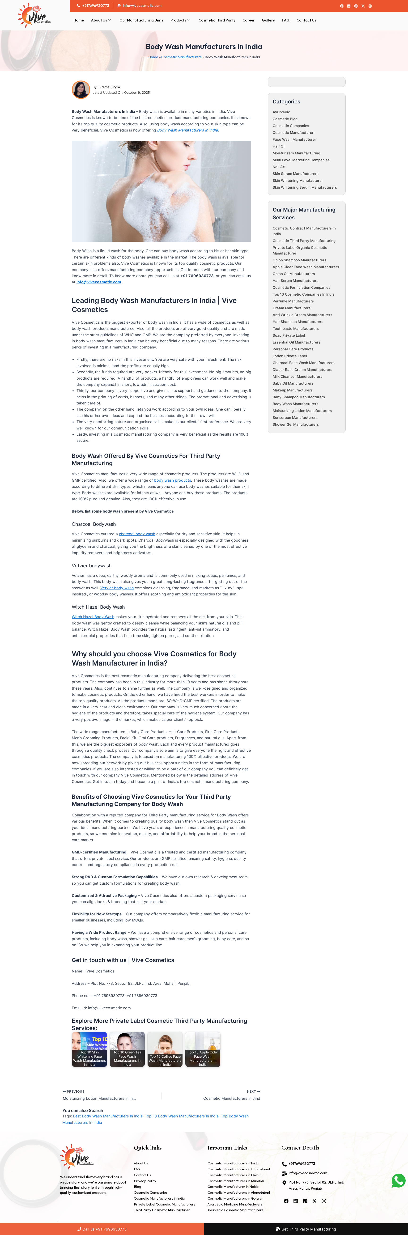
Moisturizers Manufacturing (296, 153)
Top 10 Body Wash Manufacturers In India (182, 1116)
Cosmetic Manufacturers (181, 57)
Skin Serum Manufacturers (296, 173)
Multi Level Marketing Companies (301, 160)
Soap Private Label (289, 335)
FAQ (285, 20)
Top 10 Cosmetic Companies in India (304, 294)
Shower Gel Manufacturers (296, 424)
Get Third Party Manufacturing (308, 1229)
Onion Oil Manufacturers (294, 274)
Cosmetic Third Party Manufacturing (304, 240)
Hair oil (279, 146)
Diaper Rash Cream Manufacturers (302, 369)
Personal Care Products (293, 349)
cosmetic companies (291, 125)
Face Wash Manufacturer (294, 139)
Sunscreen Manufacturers (295, 417)
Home (78, 20)
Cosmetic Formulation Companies (301, 287)
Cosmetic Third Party (217, 20)
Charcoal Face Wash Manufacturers (304, 363)
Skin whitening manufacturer (298, 180)
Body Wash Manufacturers (295, 404)
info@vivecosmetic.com (98, 282)
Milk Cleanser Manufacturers (297, 376)
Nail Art (279, 167)
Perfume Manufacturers (293, 301)
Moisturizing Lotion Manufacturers (302, 410)
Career (248, 20)
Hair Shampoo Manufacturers (298, 321)
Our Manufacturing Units (141, 20)
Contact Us (306, 20)
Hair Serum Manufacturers (295, 280)
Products (178, 20)
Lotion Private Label (290, 356)
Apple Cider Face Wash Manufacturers (306, 267)
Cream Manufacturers (291, 308)
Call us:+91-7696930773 (104, 1229)
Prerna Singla (109, 87)
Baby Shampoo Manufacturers (299, 397)
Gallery (268, 20)
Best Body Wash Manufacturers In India (108, 1116)
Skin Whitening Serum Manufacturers (305, 187)
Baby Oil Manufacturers (293, 383)
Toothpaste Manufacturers (296, 328)
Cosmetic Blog (285, 119)
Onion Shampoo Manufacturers (299, 260)
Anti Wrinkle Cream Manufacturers (302, 315)
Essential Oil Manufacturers (296, 342)
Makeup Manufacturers (293, 390)
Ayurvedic (281, 112)
